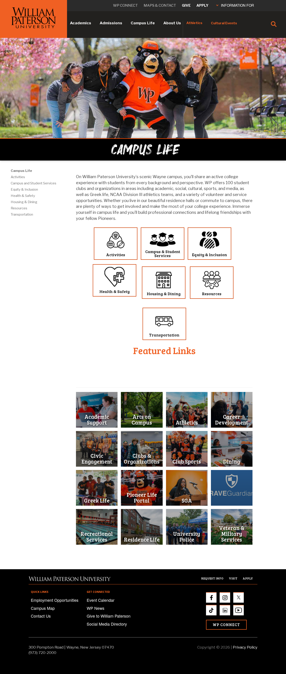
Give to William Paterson (108, 616)
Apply (202, 5)
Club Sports (186, 461)
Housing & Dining (24, 202)
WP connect (125, 5)
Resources (19, 208)
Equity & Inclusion (24, 189)
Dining (231, 461)
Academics (80, 23)
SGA (187, 500)
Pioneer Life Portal (142, 497)
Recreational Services (97, 536)
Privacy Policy (245, 647)
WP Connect (226, 624)
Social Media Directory (107, 624)
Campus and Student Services (33, 183)
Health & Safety (23, 196)
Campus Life (143, 23)
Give (186, 5)
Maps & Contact (160, 5)
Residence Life (142, 539)
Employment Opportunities (54, 600)
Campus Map (43, 608)
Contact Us (41, 616)
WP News (95, 608)
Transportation (22, 214)
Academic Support (96, 419)
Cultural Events (224, 23)
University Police (186, 536)
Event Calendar (100, 600)
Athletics (194, 23)
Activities (18, 177)
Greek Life (96, 500)
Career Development (231, 419)
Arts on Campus (142, 419)
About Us (172, 23)
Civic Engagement (97, 458)
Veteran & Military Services (231, 533)
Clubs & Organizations (142, 458)
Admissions (111, 23)
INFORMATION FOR (237, 5)
